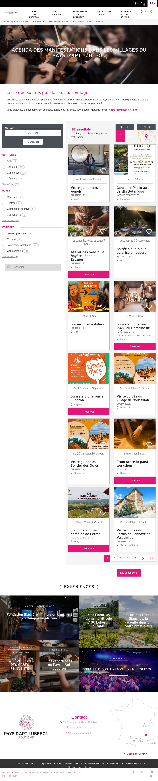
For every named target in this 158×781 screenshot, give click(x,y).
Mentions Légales (133, 763)
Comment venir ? (136, 753)
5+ (128, 558)
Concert (14, 197)
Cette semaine (17, 251)
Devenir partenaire (96, 763)
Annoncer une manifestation (70, 763)
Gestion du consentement (79, 767)
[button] (34, 12)
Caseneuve (15, 172)
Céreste (13, 178)
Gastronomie (16, 214)
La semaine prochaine (22, 245)
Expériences (11, 776)
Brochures (40, 772)
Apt (11, 161)
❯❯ (151, 558)
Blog (6, 772)
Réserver (88, 274)
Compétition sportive (20, 209)
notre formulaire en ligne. (123, 109)
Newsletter (115, 763)
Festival (13, 203)
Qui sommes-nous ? (26, 763)
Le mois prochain (19, 233)
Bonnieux (15, 167)
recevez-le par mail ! (90, 103)
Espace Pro (46, 763)
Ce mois (13, 239)
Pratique (21, 772)
